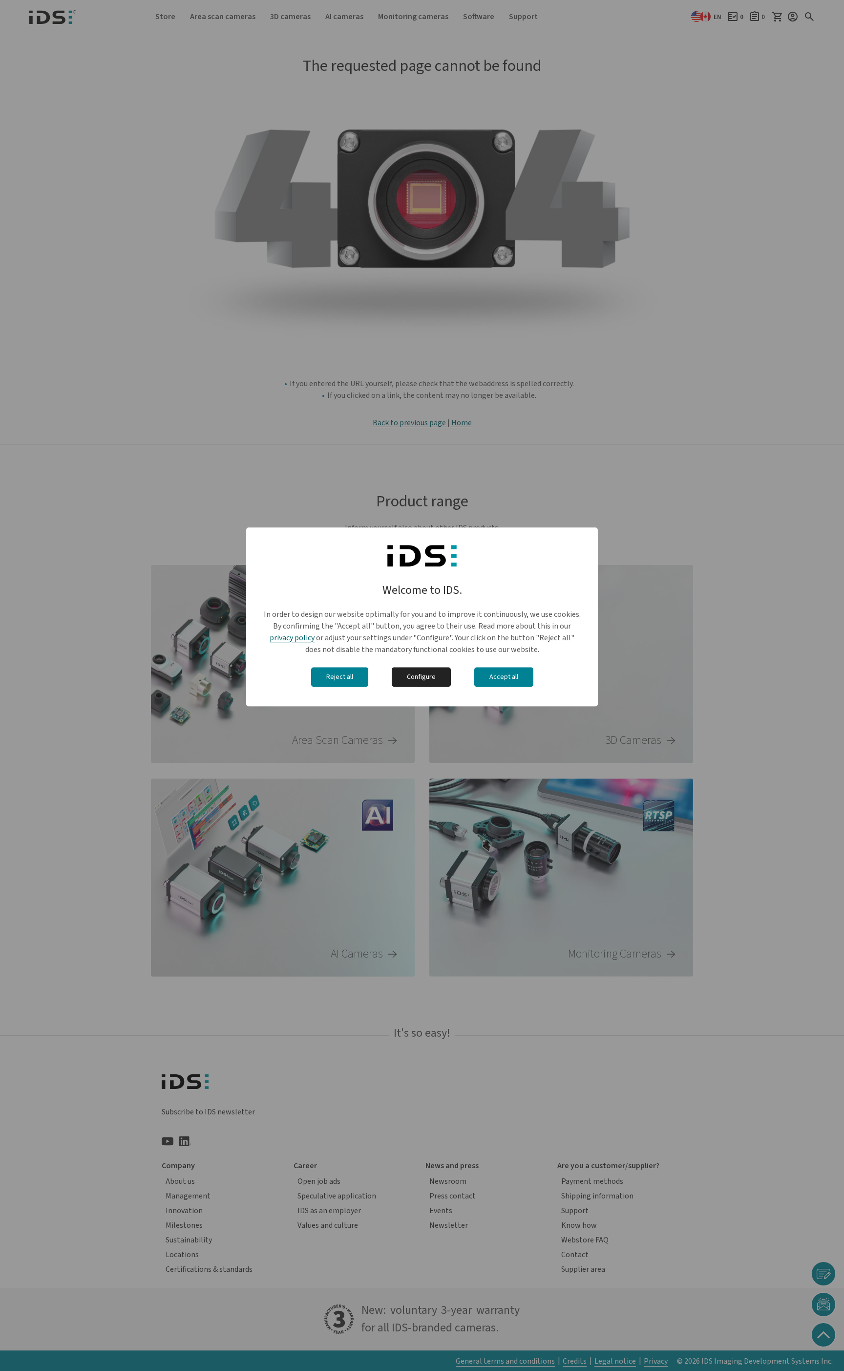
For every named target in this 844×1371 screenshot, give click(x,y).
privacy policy (292, 637)
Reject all (339, 677)
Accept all (503, 677)
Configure (421, 677)
